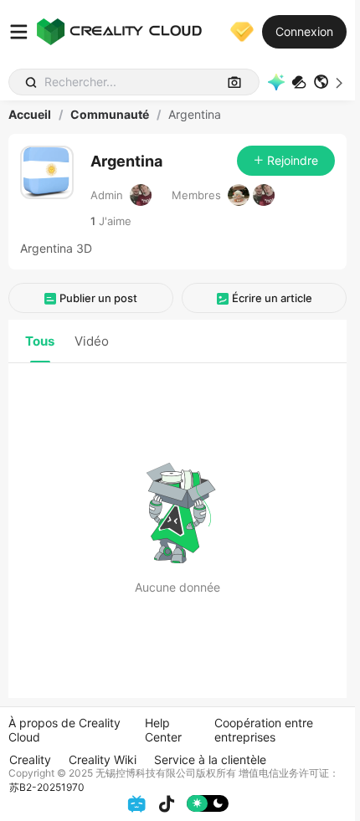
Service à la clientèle (210, 759)
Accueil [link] (29, 115)
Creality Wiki (102, 759)
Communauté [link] (109, 115)
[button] (330, 82)
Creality (30, 759)
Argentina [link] (194, 115)
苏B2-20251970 (47, 787)
